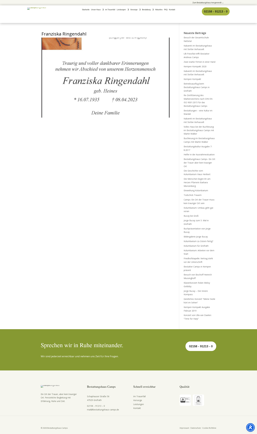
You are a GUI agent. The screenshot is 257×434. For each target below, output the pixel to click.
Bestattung (146, 10)
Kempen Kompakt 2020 (195, 66)
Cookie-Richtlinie (209, 428)
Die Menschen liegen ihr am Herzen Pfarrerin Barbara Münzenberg (197, 182)
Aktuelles (159, 10)
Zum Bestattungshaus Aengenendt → (208, 2)
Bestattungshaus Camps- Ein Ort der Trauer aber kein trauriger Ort (199, 163)
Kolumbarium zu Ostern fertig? (198, 241)
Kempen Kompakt (192, 79)
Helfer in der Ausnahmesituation (199, 154)
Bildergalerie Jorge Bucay (196, 236)
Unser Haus (96, 10)
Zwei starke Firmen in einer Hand (199, 61)
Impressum (184, 428)
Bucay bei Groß (191, 215)
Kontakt (172, 10)
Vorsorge (134, 10)
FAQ (165, 10)
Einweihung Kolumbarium (196, 190)
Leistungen (121, 10)
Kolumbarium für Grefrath (196, 245)
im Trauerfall (110, 10)
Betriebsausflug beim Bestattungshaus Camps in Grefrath (197, 87)
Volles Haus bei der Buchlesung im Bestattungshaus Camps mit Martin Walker (199, 130)
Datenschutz (196, 428)
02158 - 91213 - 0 (216, 11)
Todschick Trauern (193, 195)
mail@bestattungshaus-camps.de (103, 409)
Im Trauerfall (139, 396)
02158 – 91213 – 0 (96, 405)
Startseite (86, 10)
